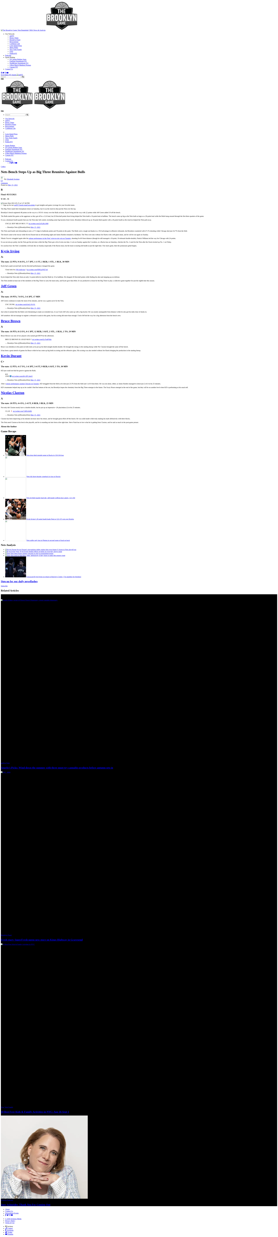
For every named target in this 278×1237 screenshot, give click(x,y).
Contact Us (9, 69)
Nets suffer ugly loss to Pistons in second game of (48, 540)
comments (4, 183)
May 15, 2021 (35, 227)
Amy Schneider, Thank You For (25, 1204)
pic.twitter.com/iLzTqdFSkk (41, 339)
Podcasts (8, 55)
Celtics (3, 167)
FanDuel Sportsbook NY (18, 61)
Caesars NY (14, 67)
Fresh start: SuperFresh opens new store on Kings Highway (42, 939)
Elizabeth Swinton (13, 179)
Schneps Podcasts (7, 1200)
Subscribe (4, 586)
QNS (11, 51)
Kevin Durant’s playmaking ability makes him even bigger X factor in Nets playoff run (46, 550)
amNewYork (5, 763)
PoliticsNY (13, 53)
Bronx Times (14, 38)
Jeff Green (9, 286)
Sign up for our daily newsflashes (19, 581)
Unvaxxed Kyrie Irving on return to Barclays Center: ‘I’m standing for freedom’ (53, 577)
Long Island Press (16, 46)
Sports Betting (10, 145)
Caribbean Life (15, 44)
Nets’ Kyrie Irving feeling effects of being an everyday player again (39, 551)
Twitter (9, 1232)
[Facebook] (1, 73)
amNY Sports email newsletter (24, 205)
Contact (10, 1228)
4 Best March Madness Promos (20, 65)
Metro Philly (14, 48)
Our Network (9, 119)
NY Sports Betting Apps (18, 59)
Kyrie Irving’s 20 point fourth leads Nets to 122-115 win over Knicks (50, 519)
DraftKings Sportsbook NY (19, 63)
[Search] (23, 77)
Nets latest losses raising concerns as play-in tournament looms (32, 553)
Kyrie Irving (10, 251)
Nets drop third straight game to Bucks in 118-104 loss (45, 455)
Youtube (10, 1234)
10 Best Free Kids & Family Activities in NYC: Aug (35, 1111)
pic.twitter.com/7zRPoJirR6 (22, 411)
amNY (12, 36)
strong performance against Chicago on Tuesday (22, 384)
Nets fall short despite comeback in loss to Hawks (43, 476)
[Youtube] (7, 73)
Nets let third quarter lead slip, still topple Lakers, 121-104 (50, 498)
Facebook (9, 1230)
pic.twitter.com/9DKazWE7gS (37, 270)
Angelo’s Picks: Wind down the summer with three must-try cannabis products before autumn (57, 767)
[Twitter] (3, 73)
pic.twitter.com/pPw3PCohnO (22, 376)
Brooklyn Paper (15, 40)
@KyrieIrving (20, 270)
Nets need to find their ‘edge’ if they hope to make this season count (38, 555)
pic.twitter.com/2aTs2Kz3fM (38, 224)
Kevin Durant (11, 356)
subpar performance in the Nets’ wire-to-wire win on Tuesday (50, 238)
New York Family (16, 49)
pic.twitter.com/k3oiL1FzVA (25, 304)
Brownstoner (14, 42)
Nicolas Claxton (12, 393)
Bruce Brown (10, 321)
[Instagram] (5, 73)
